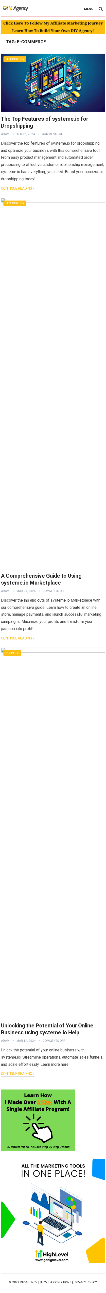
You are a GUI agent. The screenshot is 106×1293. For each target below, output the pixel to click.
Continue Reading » (18, 188)
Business (12, 653)
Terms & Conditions (55, 1282)
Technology (14, 59)
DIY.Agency (28, 1282)
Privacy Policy (85, 1282)
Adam (5, 134)
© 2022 (14, 1282)
